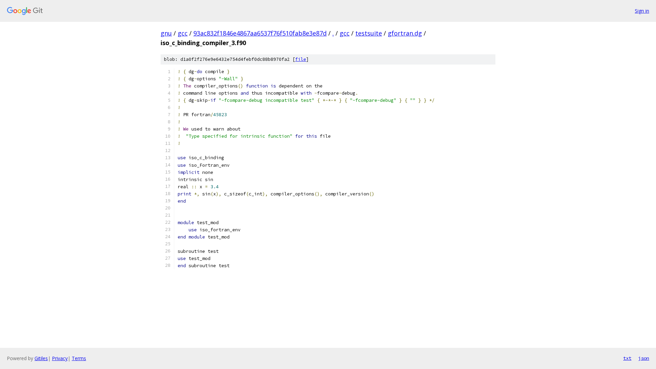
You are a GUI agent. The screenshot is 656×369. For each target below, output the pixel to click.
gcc (183, 33)
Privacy (60, 358)
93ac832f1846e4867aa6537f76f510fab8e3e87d (260, 33)
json (643, 358)
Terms (79, 358)
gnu (166, 33)
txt (627, 358)
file (300, 59)
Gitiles (41, 358)
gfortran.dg (405, 33)
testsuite (368, 33)
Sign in (642, 11)
